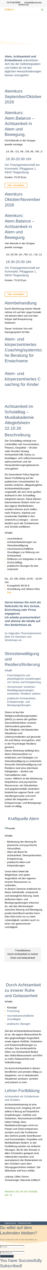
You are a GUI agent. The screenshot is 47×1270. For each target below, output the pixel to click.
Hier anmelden (16, 185)
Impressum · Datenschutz (18, 1223)
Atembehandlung (21, 303)
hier (9, 592)
